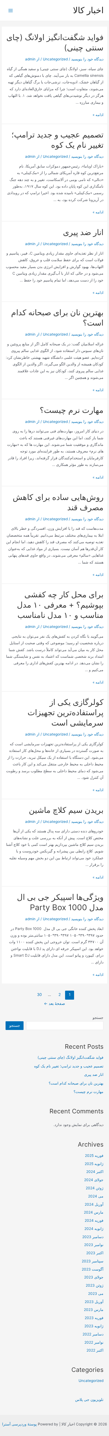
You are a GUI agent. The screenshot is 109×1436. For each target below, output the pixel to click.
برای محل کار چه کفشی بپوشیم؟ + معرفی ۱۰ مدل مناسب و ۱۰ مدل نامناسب (60, 605)
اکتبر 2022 (95, 1350)
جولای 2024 (93, 1180)
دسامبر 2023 (92, 1237)
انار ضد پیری (83, 232)
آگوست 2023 (92, 1269)
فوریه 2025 (94, 1155)
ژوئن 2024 (94, 1188)
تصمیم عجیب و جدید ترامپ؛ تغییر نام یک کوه (68, 1066)
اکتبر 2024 (94, 1172)
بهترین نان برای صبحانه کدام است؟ (76, 1083)
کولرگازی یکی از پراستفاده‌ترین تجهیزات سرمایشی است (65, 712)
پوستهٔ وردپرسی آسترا (19, 1424)
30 (39, 994)
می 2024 (95, 1196)
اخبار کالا (88, 10)
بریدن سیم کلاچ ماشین (66, 810)
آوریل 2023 (94, 1302)
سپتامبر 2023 (92, 1261)
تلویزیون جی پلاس (89, 1399)
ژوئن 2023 (94, 1285)
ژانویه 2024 (93, 1229)
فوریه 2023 (94, 1318)
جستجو (98, 1017)
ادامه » (98, 115)
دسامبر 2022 (93, 1334)
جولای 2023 (93, 1277)
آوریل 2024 (94, 1204)
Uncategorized (55, 59)
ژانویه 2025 (94, 1164)
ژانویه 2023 (93, 1326)
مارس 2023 (93, 1310)
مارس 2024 (93, 1212)
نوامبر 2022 (93, 1342)
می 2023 (95, 1293)
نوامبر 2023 (93, 1245)
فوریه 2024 (94, 1220)
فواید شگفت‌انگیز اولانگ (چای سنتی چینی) (70, 1057)
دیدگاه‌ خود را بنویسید (87, 59)
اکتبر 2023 (94, 1253)
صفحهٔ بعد (54, 1003)
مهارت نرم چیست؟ (71, 410)
